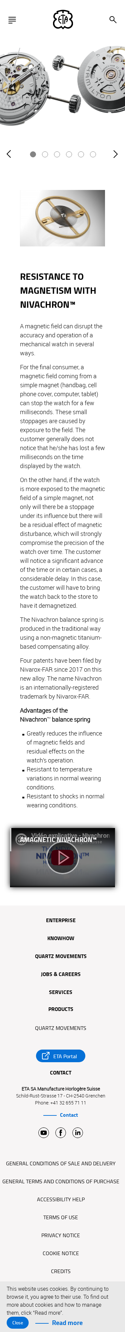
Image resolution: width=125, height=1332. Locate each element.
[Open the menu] (13, 20)
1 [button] (33, 154)
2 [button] (45, 154)
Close (17, 1323)
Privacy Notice (60, 1236)
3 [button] (57, 154)
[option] (62, 90)
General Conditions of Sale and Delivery (61, 1164)
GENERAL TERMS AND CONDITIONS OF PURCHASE (60, 1182)
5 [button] (81, 154)
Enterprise (61, 920)
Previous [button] (9, 161)
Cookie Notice (61, 1253)
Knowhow (60, 938)
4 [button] (69, 154)
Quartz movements (61, 956)
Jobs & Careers (61, 974)
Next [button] (115, 161)
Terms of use (60, 1218)
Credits (61, 1271)
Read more (67, 1323)
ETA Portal (65, 1056)
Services (60, 992)
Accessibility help (61, 1200)
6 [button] (93, 154)
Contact (69, 1115)
